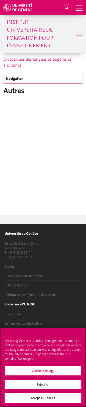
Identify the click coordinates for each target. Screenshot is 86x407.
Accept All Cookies (43, 398)
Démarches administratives (24, 323)
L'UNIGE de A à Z (16, 285)
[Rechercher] (66, 8)
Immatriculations (17, 314)
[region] (43, 367)
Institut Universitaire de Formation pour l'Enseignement (30, 33)
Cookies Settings (43, 371)
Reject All (43, 384)
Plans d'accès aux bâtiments (24, 276)
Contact (10, 266)
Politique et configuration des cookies (31, 295)
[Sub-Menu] (79, 34)
